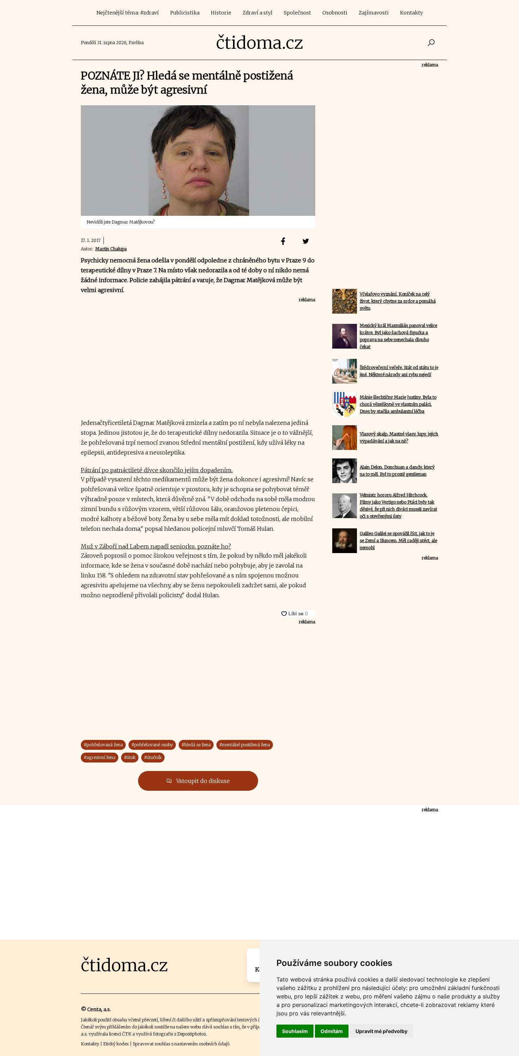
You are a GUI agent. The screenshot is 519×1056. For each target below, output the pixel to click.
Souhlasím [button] (295, 1031)
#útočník (153, 757)
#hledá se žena (196, 744)
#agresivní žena (99, 757)
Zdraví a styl (258, 13)
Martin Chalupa (111, 248)
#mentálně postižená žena (244, 744)
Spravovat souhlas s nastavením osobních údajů (181, 1043)
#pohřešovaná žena (103, 744)
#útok (130, 757)
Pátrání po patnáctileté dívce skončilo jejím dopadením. (157, 470)
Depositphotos (191, 1034)
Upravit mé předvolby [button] (381, 1031)
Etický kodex (116, 1043)
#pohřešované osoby (152, 744)
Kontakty (411, 13)
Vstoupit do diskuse (202, 780)
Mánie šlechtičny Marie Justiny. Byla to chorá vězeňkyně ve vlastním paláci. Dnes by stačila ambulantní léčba (398, 404)
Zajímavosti (374, 13)
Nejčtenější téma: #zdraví (127, 13)
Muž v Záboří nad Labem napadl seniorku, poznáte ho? (156, 546)
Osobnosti (334, 13)
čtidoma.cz (259, 42)
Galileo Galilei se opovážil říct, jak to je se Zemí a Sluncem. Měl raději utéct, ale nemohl (398, 540)
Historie (221, 13)
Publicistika (184, 13)
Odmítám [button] (332, 1031)
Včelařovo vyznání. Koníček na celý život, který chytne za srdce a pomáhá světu (398, 301)
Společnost (297, 13)
